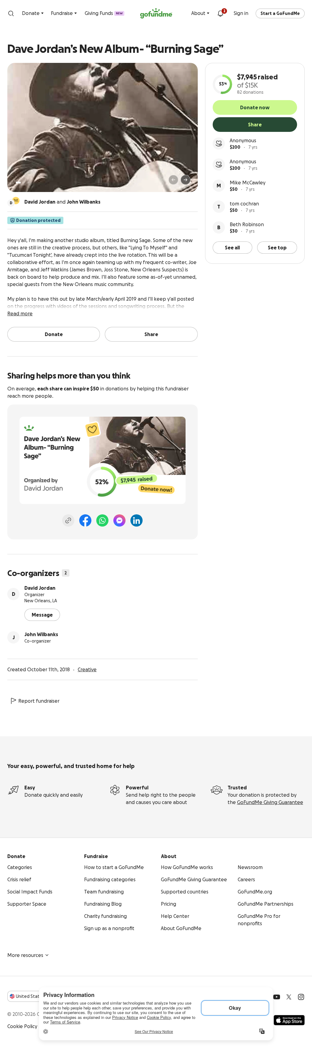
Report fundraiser (38, 701)
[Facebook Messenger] (119, 520)
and (62, 202)
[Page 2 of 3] (24, 182)
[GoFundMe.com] (156, 13)
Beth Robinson (247, 224)
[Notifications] (220, 13)
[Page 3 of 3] (28, 182)
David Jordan (39, 588)
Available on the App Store (289, 1020)
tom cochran (244, 203)
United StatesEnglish (39, 996)
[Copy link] (68, 520)
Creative (87, 669)
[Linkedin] (136, 520)
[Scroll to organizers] (16, 200)
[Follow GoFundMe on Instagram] (301, 997)
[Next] (185, 180)
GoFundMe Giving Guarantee (270, 802)
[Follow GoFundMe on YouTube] (277, 997)
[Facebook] (85, 520)
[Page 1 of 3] (18, 182)
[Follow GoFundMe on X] (289, 997)
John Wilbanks (41, 634)
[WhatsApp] (102, 520)
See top (277, 247)
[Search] (11, 13)
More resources (25, 955)
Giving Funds (104, 13)
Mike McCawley (247, 182)
